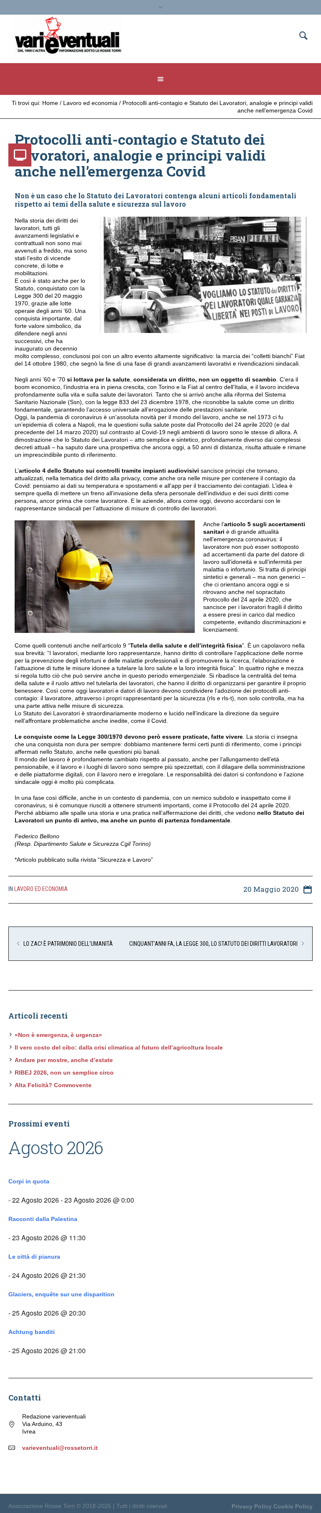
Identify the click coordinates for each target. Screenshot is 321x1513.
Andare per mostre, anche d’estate (64, 1060)
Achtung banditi (31, 1332)
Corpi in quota (28, 1181)
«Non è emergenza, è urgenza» (58, 1035)
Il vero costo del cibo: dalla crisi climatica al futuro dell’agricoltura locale (119, 1047)
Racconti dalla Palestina (42, 1219)
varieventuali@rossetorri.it (60, 1447)
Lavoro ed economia (90, 103)
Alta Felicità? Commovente (53, 1085)
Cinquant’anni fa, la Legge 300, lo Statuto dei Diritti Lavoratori (213, 943)
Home (50, 103)
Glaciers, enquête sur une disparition (61, 1294)
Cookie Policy (293, 1506)
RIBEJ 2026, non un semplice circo (64, 1072)
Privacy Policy (252, 1506)
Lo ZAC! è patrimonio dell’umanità (68, 943)
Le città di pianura (34, 1256)
